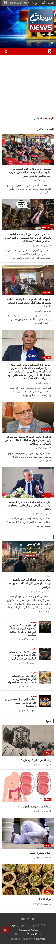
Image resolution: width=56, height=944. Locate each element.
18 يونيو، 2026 (45, 765)
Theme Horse (34, 934)
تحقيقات (45, 537)
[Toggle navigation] (50, 51)
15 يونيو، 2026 (45, 180)
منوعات (46, 721)
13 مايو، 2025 (45, 383)
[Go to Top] (5, 930)
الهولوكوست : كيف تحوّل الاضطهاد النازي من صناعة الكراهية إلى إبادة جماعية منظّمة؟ (22, 630)
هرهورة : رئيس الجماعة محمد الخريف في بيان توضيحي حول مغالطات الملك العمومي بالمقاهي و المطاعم (28, 440)
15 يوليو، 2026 (30, 639)
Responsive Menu (16, 2)
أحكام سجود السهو (40, 852)
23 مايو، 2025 (45, 311)
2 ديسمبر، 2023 (44, 904)
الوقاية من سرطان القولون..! (34, 806)
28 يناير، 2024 (45, 857)
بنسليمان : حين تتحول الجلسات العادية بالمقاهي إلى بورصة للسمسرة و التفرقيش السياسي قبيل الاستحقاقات (28, 238)
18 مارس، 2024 (44, 811)
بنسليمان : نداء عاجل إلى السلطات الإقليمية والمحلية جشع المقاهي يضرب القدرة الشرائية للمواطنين (30, 172)
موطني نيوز (47, 33)
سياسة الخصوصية (28, 929)
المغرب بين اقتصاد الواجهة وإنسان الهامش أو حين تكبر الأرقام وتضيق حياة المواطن (28, 583)
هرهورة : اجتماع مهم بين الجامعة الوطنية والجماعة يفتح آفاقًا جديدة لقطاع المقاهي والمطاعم (29, 303)
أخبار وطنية (46, 162)
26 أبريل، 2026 (44, 245)
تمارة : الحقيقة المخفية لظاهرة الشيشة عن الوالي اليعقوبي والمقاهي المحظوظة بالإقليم (29, 505)
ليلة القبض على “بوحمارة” (36, 760)
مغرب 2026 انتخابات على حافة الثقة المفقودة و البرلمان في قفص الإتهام (23, 655)
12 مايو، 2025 (45, 448)
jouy (36, 180)
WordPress (39, 938)
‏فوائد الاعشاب (43, 899)
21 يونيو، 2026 (30, 710)
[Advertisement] (28, 85)
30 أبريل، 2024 (44, 513)
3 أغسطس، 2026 (43, 591)
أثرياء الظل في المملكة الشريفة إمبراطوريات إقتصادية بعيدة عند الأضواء (22, 679)
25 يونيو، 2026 (30, 687)
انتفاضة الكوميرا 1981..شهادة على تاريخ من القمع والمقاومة (21, 702)
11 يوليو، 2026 (30, 663)
